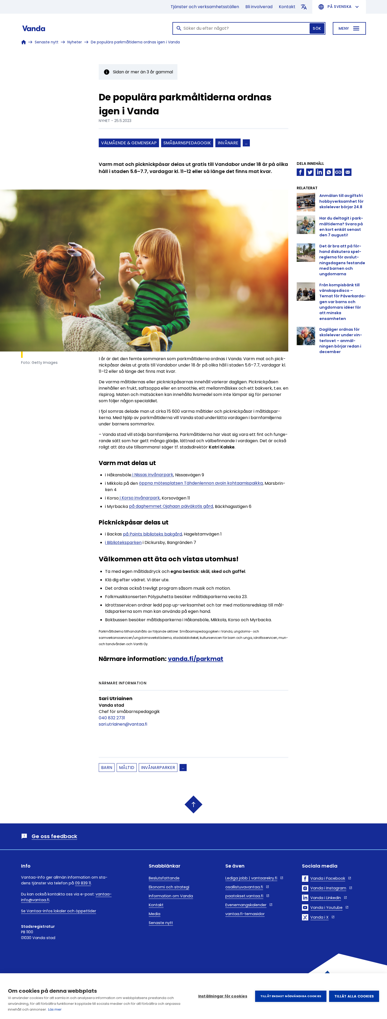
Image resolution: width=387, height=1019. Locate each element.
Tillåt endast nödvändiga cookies (290, 996)
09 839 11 (83, 883)
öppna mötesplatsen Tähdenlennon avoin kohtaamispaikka (201, 483)
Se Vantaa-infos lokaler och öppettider (58, 911)
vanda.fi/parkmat (195, 659)
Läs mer (55, 1009)
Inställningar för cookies (222, 996)
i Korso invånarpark (139, 498)
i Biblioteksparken (123, 542)
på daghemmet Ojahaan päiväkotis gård (171, 506)
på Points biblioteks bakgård (152, 534)
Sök (317, 28)
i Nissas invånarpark (152, 475)
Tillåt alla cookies (354, 996)
